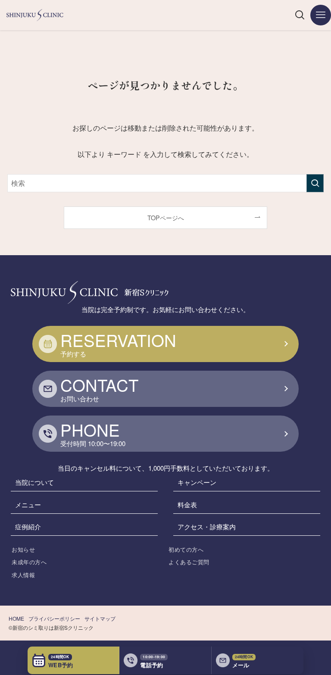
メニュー (28, 504)
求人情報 (23, 575)
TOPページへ (165, 217)
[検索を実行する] (315, 183)
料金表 (187, 504)
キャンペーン (197, 482)
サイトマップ (100, 618)
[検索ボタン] (300, 15)
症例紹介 (28, 526)
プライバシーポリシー (54, 618)
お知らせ (23, 549)
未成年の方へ (29, 562)
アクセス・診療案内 (207, 526)
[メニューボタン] (320, 15)
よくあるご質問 (189, 562)
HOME (16, 618)
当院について (34, 482)
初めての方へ (186, 549)
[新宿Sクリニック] (34, 15)
